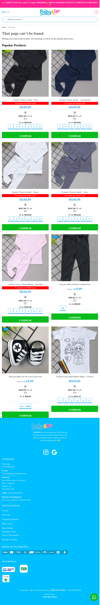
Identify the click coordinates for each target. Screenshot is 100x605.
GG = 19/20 (25, 406)
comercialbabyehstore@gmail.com (14, 473)
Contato (5, 511)
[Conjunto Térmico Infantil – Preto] (25, 73)
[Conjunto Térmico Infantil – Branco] (25, 165)
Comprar (25, 136)
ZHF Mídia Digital (50, 597)
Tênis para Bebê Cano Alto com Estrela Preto (25, 377)
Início (4, 27)
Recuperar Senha (9, 532)
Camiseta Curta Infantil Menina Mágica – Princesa (74, 377)
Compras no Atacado (10, 519)
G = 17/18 (36, 400)
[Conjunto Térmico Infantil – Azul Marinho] (74, 73)
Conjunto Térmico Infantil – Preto (25, 100)
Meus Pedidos (7, 528)
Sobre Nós (6, 515)
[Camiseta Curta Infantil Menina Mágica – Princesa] (74, 350)
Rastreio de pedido (9, 539)
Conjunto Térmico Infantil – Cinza (75, 192)
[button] (96, 12)
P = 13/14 (14, 400)
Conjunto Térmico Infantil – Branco (25, 192)
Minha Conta (7, 524)
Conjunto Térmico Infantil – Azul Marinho (74, 100)
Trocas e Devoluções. (10, 535)
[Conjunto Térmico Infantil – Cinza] (74, 165)
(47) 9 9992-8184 (8, 467)
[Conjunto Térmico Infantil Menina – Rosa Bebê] (25, 257)
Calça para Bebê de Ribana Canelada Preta (74, 284)
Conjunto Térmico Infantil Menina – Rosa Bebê (25, 284)
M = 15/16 (25, 400)
